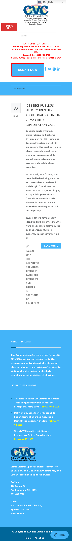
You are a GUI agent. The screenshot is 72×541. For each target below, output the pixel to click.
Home (28, 537)
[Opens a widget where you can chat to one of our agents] (59, 535)
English (47, 2)
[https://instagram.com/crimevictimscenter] (55, 69)
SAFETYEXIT (9, 27)
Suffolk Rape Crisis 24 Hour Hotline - (30, 46)
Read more (51, 245)
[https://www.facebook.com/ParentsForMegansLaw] (45, 69)
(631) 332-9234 (53, 46)
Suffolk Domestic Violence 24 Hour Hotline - (32, 49)
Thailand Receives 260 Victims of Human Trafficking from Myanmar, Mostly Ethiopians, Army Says (36, 402)
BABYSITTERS (33, 262)
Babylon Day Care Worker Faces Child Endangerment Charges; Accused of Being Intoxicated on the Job (34, 416)
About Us (39, 537)
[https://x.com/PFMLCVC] (50, 69)
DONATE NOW (27, 70)
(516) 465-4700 (43, 55)
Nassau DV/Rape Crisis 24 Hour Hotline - (29, 58)
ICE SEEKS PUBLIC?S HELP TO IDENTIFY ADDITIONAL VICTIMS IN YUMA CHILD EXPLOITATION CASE (43, 115)
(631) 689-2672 (43, 44)
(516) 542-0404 (54, 58)
